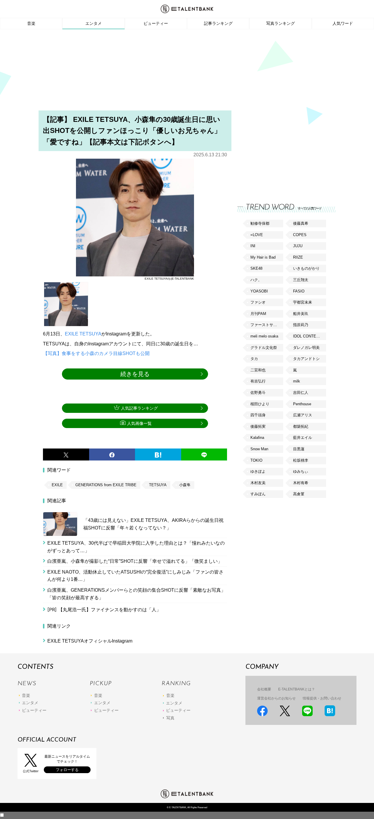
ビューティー (155, 23)
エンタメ (93, 23)
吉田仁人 (300, 392)
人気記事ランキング (139, 408)
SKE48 (256, 268)
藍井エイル (302, 437)
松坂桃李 (300, 460)
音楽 (31, 23)
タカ (254, 358)
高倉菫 (298, 494)
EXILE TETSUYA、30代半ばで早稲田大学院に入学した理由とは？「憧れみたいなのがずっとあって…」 (136, 547)
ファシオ (258, 302)
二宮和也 (258, 370)
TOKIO (256, 460)
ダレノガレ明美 (306, 347)
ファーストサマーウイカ (266, 325)
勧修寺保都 (259, 223)
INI (252, 246)
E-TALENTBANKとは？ (296, 689)
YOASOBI (259, 291)
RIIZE (298, 257)
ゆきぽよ (258, 471)
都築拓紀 (300, 426)
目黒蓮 (298, 449)
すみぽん (258, 494)
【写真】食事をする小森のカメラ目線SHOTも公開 (96, 353)
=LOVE (256, 235)
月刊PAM (258, 313)
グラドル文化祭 (263, 347)
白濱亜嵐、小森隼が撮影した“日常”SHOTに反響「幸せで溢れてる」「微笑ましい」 (134, 561)
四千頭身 (258, 415)
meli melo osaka (264, 336)
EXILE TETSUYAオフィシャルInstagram (89, 640)
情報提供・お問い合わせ (322, 698)
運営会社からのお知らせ (276, 698)
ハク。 (256, 280)
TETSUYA (90, 333)
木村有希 (300, 483)
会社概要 (264, 689)
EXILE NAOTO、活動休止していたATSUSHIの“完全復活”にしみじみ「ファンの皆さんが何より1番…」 (135, 575)
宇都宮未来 (302, 302)
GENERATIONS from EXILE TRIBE (105, 485)
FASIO (298, 291)
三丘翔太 (300, 280)
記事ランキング (218, 23)
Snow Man (259, 449)
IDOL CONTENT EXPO (309, 336)
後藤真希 (300, 223)
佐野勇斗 (258, 392)
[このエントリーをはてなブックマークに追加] (158, 455)
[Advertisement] (187, 71)
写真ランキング (280, 23)
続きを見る (135, 374)
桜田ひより (259, 404)
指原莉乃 (300, 325)
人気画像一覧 (139, 423)
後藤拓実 (258, 426)
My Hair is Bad (263, 257)
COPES (300, 235)
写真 (170, 718)
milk (296, 381)
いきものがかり (306, 268)
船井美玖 (300, 313)
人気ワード (343, 23)
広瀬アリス (302, 415)
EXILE (71, 333)
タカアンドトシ (306, 358)
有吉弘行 (258, 381)
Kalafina (257, 437)
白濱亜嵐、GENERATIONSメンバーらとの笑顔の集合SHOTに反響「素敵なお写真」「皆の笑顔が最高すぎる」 (136, 594)
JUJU (297, 246)
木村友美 (258, 483)
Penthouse (302, 404)
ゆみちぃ (300, 471)
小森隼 (185, 485)
